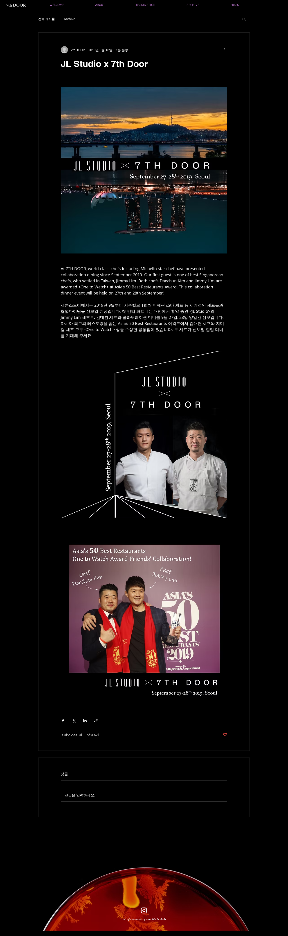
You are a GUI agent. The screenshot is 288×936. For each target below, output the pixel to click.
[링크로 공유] (96, 721)
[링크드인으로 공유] (85, 721)
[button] (244, 19)
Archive (69, 19)
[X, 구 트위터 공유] (74, 721)
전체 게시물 (46, 19)
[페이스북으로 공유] (63, 721)
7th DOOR (16, 5)
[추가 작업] (224, 50)
